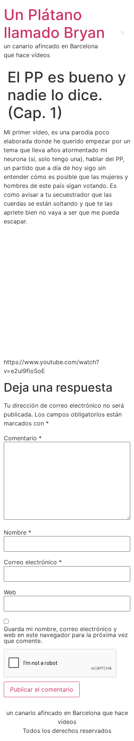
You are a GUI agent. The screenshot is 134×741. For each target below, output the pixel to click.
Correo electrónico (33, 562)
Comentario (23, 438)
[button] (123, 33)
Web (10, 592)
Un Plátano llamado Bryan (54, 24)
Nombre (17, 532)
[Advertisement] (67, 291)
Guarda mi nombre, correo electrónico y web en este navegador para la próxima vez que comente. (66, 635)
